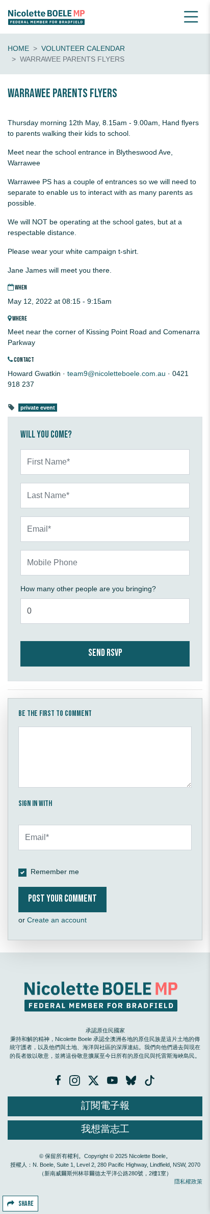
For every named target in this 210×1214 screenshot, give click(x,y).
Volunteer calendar (83, 48)
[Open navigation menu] (191, 17)
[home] (46, 16)
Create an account (57, 920)
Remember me (55, 872)
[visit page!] (59, 1082)
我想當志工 (105, 1129)
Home (18, 48)
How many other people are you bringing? (88, 589)
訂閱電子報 (105, 1106)
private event (37, 407)
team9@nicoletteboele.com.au (116, 373)
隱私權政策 (188, 1181)
